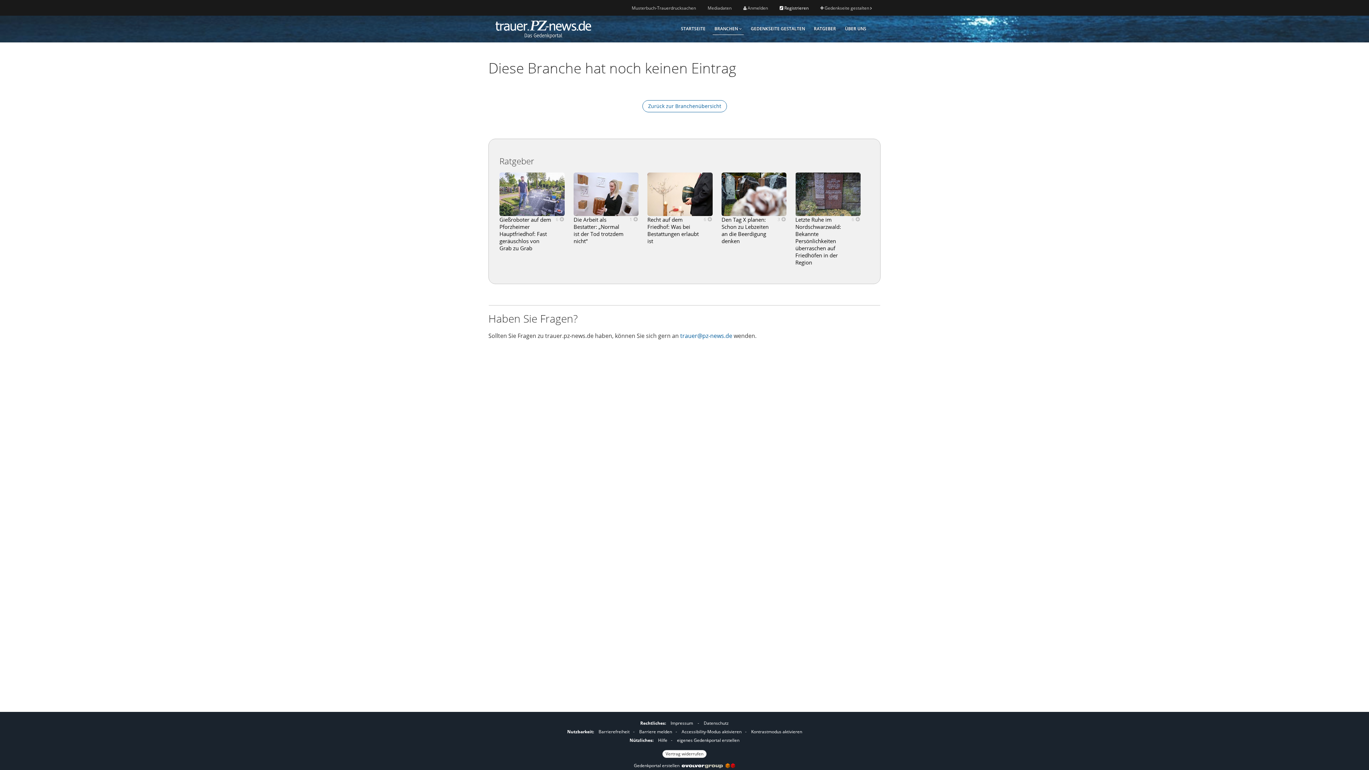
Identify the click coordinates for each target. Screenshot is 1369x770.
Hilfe (662, 740)
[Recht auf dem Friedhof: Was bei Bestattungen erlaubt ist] (680, 194)
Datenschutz (716, 723)
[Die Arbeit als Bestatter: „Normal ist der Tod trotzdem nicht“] (606, 194)
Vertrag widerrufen (684, 754)
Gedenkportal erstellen (658, 766)
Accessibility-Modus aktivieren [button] (712, 732)
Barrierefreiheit (614, 732)
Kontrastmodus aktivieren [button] (776, 732)
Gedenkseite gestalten (847, 8)
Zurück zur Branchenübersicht (684, 106)
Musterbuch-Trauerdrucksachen (664, 8)
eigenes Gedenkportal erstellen (708, 740)
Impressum (682, 723)
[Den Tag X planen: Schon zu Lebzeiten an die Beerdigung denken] (754, 194)
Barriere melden (655, 732)
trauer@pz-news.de (706, 336)
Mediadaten (720, 8)
